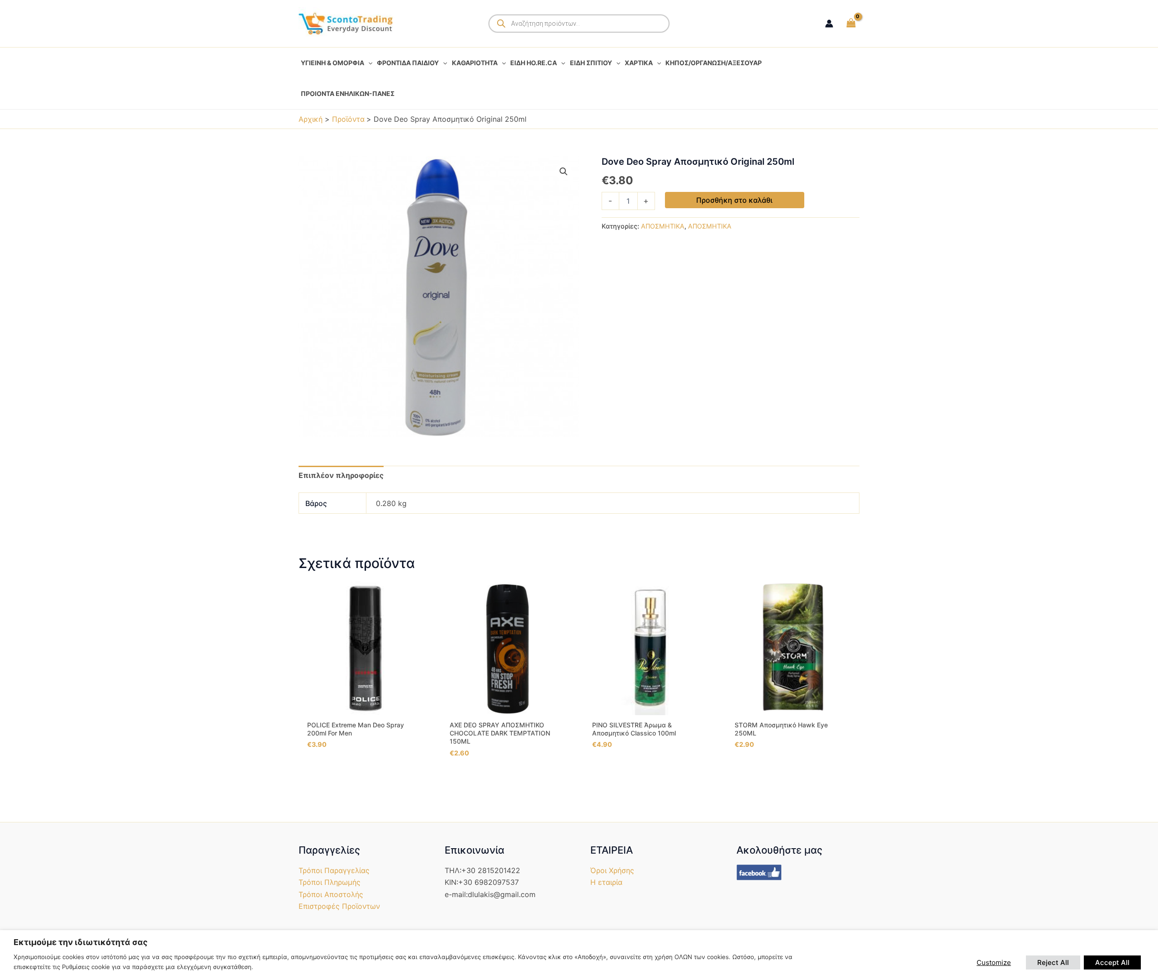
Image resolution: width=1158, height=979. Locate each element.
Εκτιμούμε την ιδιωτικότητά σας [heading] (80, 942)
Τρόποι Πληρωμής (330, 882)
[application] (368, 62)
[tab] (341, 475)
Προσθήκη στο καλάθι (734, 200)
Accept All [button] (1112, 962)
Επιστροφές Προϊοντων (339, 906)
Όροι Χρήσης (612, 870)
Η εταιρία (606, 882)
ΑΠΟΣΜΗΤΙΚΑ (662, 226)
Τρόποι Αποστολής (331, 894)
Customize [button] (994, 962)
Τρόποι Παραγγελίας (334, 870)
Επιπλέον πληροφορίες (341, 475)
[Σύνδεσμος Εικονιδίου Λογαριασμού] (829, 23)
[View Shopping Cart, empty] (850, 23)
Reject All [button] (1053, 962)
